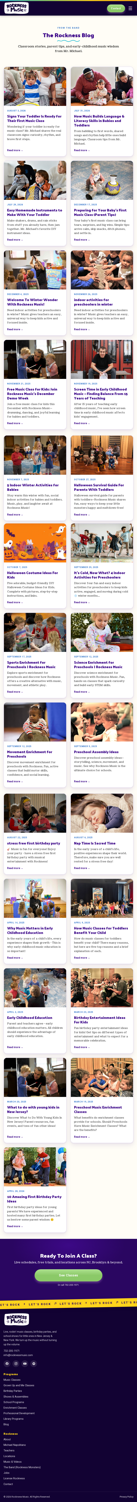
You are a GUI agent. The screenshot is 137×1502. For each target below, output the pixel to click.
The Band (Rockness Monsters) (22, 1467)
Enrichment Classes (15, 1407)
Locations (9, 1456)
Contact (116, 8)
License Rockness (14, 1478)
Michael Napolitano (15, 1445)
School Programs (14, 1402)
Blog (6, 1424)
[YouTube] (24, 1363)
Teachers (9, 1450)
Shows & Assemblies (16, 1396)
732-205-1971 (12, 1350)
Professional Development (19, 1413)
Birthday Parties (13, 1391)
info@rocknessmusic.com (18, 1355)
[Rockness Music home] (17, 8)
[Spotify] (33, 1363)
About (7, 1439)
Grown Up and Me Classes (19, 1385)
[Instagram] (15, 1363)
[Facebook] (7, 1363)
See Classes (68, 1275)
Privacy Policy (126, 1496)
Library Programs (14, 1418)
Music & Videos (13, 1461)
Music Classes (12, 1379)
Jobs (6, 1472)
